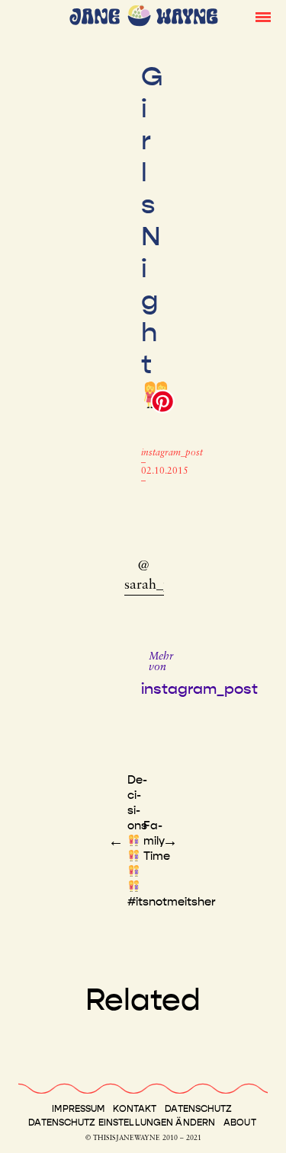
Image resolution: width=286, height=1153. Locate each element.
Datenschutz (198, 1108)
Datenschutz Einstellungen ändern (121, 1122)
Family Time (156, 841)
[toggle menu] (263, 16)
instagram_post (172, 453)
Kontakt (134, 1108)
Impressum (78, 1108)
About (239, 1122)
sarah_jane (156, 585)
